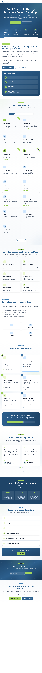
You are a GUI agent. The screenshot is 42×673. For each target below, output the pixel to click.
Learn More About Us (7, 67)
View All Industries (6, 319)
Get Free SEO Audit (14, 598)
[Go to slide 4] (22, 467)
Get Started (15, 23)
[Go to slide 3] (21, 467)
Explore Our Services (29, 422)
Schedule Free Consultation (14, 422)
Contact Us (20, 553)
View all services (20, 240)
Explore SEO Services (27, 598)
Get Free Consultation (21, 67)
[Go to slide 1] (19, 467)
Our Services (27, 23)
